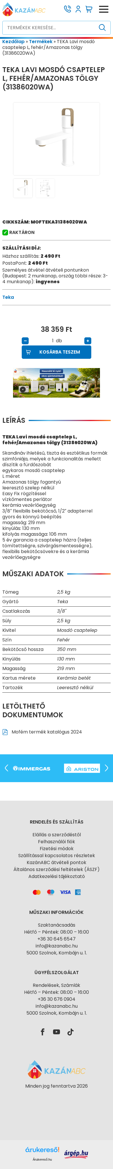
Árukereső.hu (42, 1159)
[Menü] (104, 9)
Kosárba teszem (59, 352)
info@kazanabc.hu (57, 946)
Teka (8, 297)
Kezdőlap (13, 41)
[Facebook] (42, 1032)
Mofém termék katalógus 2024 (46, 732)
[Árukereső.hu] (56, 1096)
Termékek (40, 41)
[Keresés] (102, 28)
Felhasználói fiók (56, 841)
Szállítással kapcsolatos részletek (56, 855)
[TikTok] (70, 1032)
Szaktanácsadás (56, 925)
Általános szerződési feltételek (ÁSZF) (56, 869)
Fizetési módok (57, 848)
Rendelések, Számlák (56, 985)
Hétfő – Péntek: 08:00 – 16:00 (56, 932)
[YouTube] (56, 1032)
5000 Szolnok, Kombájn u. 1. (56, 953)
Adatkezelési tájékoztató (56, 876)
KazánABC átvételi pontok (56, 862)
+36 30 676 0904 (56, 999)
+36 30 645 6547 (56, 939)
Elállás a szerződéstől (56, 834)
